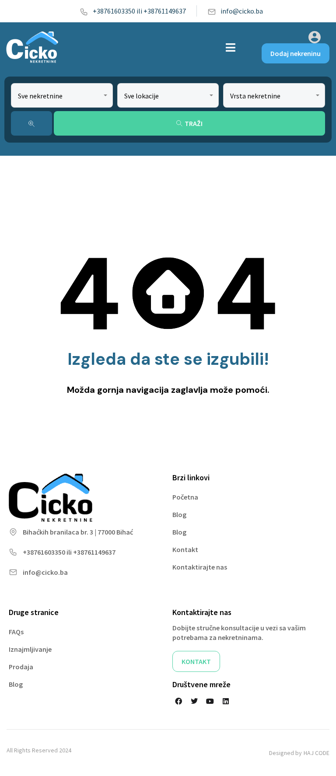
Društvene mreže (201, 684)
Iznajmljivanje (30, 649)
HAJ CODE (316, 753)
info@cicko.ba (241, 11)
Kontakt (185, 549)
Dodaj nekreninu (295, 53)
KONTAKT (196, 661)
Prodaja (21, 666)
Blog (179, 514)
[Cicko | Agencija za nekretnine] (31, 47)
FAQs (16, 631)
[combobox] (62, 95)
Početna (185, 497)
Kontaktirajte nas (199, 567)
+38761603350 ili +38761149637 (139, 11)
